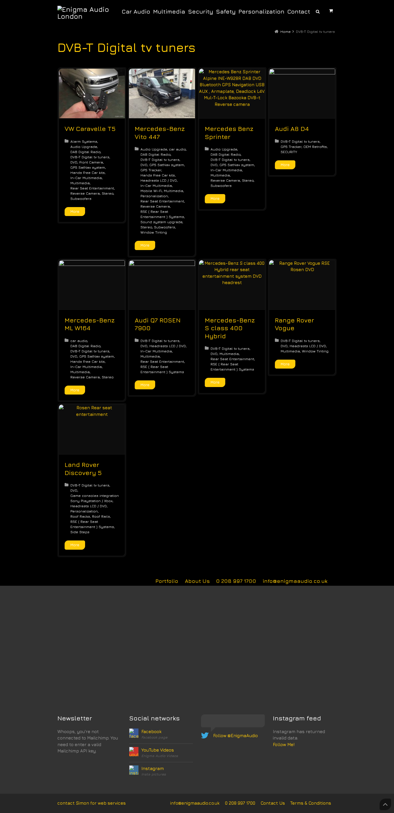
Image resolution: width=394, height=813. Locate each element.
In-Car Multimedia (86, 178)
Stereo (107, 193)
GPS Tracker (150, 170)
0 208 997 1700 (236, 581)
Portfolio (166, 581)
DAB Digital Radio (85, 152)
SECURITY (289, 152)
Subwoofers (80, 198)
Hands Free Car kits (87, 172)
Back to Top (385, 804)
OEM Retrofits (315, 146)
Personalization (154, 196)
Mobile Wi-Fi (151, 191)
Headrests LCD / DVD (158, 180)
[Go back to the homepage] (84, 13)
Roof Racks (80, 516)
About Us (197, 581)
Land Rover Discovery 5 (83, 468)
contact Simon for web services (91, 803)
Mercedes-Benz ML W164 (90, 324)
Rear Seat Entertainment (92, 188)
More (74, 211)
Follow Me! (283, 744)
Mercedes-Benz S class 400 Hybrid (230, 328)
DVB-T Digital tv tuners (89, 157)
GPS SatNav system (87, 167)
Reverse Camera (85, 193)
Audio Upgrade (83, 146)
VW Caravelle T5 (90, 128)
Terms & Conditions (310, 803)
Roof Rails (101, 516)
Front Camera (91, 162)
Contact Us (273, 803)
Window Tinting (153, 232)
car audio (177, 149)
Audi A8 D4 (292, 128)
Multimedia (80, 183)
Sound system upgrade (161, 222)
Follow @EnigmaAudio (235, 735)
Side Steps (79, 532)
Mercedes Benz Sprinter (229, 132)
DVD (73, 162)
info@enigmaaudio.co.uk (295, 581)
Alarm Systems (83, 141)
